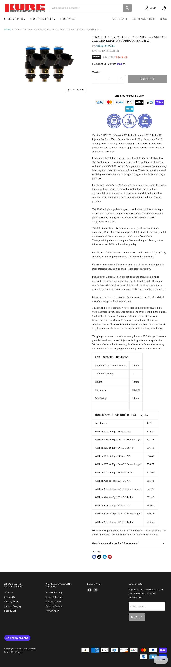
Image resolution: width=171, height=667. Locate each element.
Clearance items (144, 19)
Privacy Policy (52, 611)
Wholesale (120, 19)
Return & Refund (54, 597)
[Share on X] (99, 557)
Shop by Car (10, 611)
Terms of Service (54, 606)
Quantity (96, 72)
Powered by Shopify (13, 652)
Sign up (136, 617)
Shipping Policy (53, 601)
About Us (8, 592)
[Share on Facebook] (94, 557)
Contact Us (9, 597)
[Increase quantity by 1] (121, 79)
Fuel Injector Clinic (105, 45)
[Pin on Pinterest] (110, 557)
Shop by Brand (14, 19)
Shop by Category (42, 19)
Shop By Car (67, 19)
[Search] (127, 8)
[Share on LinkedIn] (105, 557)
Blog (163, 19)
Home (7, 29)
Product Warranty (54, 592)
